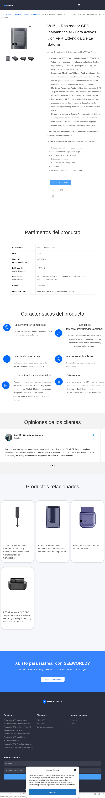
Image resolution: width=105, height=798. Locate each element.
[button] (75, 770)
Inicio (2, 14)
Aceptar (52, 792)
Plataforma (42, 715)
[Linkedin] (53, 196)
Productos (9, 715)
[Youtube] (62, 190)
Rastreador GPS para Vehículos (27, 14)
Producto (9, 14)
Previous (6, 38)
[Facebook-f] (53, 190)
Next (32, 38)
